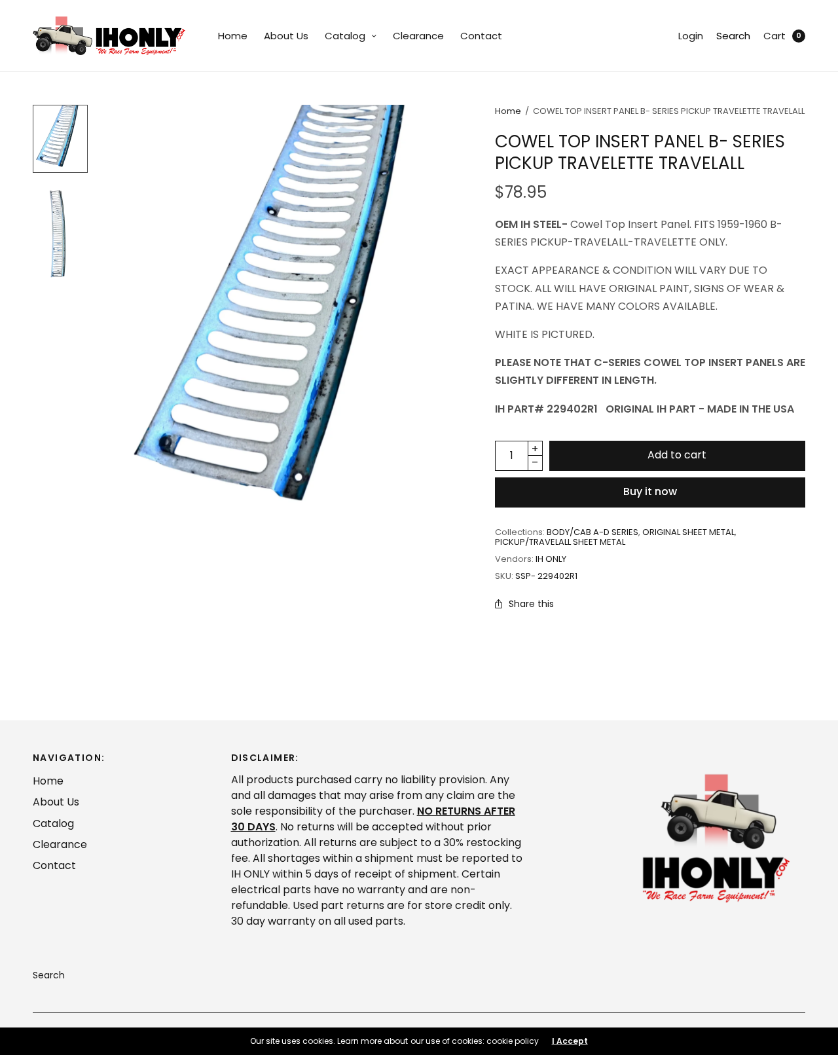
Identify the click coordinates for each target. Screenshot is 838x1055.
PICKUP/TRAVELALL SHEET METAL (560, 542)
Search (733, 36)
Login (690, 36)
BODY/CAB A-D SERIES (592, 532)
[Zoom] (288, 322)
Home (232, 36)
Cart (774, 36)
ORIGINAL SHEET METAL (688, 532)
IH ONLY (551, 559)
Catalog (345, 36)
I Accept (570, 1041)
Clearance (418, 36)
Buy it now (650, 491)
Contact (481, 36)
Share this (531, 603)
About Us (286, 36)
